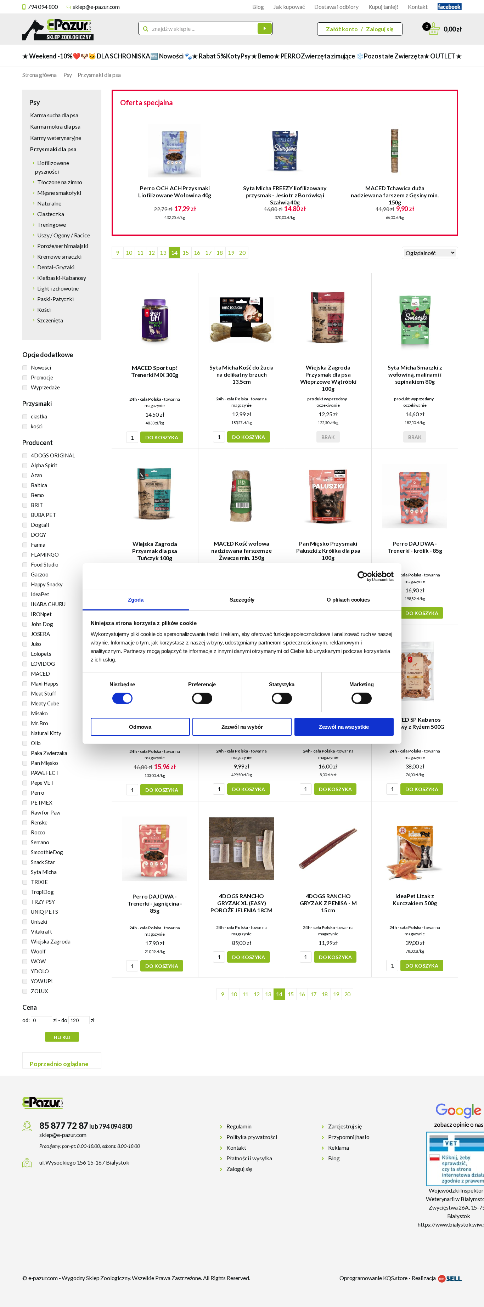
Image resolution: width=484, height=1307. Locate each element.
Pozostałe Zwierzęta (394, 56)
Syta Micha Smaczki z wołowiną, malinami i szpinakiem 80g (415, 374)
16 (197, 252)
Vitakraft (41, 931)
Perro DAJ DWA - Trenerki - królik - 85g (415, 547)
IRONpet (41, 614)
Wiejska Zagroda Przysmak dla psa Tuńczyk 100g (154, 550)
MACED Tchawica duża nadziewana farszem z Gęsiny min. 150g (395, 195)
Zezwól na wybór (242, 726)
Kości (44, 309)
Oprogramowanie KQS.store (373, 1277)
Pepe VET (42, 782)
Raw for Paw (45, 812)
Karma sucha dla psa (54, 115)
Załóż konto (342, 29)
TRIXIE (39, 882)
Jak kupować (289, 6)
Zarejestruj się (345, 1126)
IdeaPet (40, 594)
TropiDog (42, 892)
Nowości (41, 367)
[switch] (202, 698)
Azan (36, 475)
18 (219, 252)
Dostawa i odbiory (336, 6)
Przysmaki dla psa (99, 74)
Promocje (42, 377)
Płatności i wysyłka (249, 1158)
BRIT (37, 505)
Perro (37, 792)
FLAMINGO (45, 554)
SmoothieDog (47, 852)
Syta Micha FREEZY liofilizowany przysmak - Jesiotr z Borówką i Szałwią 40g (285, 195)
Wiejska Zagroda (51, 941)
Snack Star (43, 862)
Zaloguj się (380, 29)
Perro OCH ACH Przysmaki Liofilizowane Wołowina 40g (174, 191)
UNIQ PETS (44, 911)
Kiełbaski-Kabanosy (61, 277)
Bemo (37, 495)
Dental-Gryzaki (55, 267)
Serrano (40, 842)
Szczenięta (50, 320)
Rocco (38, 832)
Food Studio (44, 564)
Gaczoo (40, 574)
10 (129, 252)
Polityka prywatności (251, 1136)
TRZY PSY (43, 901)
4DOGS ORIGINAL (53, 455)
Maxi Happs (44, 683)
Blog (258, 6)
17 (208, 252)
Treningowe (51, 224)
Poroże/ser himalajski (62, 245)
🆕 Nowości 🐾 (171, 56)
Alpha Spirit (44, 465)
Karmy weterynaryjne (55, 137)
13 (163, 252)
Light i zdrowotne (58, 288)
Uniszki (39, 921)
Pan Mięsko (44, 763)
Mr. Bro (39, 723)
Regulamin (239, 1126)
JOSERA (40, 634)
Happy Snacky (47, 584)
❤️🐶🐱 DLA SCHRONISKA (111, 56)
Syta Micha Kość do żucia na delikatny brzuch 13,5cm (241, 374)
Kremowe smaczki (59, 256)
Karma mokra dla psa (55, 126)
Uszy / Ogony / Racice (63, 235)
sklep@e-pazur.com (96, 6)
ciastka (39, 416)
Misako (39, 713)
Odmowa (140, 726)
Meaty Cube (45, 703)
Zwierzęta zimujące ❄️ (332, 56)
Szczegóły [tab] (242, 599)
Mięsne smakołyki (59, 192)
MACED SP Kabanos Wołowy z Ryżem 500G (414, 723)
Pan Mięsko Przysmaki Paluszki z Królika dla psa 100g (328, 550)
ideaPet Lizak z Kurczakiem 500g (415, 899)
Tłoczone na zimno (59, 182)
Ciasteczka (50, 213)
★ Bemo (262, 56)
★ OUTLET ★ (443, 56)
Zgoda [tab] (135, 599)
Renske (39, 822)
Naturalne (49, 203)
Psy (246, 56)
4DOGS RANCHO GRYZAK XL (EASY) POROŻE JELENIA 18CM (241, 902)
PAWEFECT (45, 773)
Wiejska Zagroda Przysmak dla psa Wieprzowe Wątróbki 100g (328, 378)
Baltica (39, 485)
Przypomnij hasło (348, 1136)
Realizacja (424, 1277)
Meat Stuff (43, 693)
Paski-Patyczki (55, 298)
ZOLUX (39, 991)
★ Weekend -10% (47, 56)
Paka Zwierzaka (49, 753)
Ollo (36, 743)
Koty (233, 56)
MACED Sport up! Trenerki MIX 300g (154, 371)
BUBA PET (43, 515)
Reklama (338, 1147)
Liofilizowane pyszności (52, 167)
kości (37, 426)
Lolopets (41, 653)
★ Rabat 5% (209, 56)
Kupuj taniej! (383, 6)
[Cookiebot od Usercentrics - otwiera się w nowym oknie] (363, 576)
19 (231, 252)
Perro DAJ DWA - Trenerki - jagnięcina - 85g (154, 903)
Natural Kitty (46, 733)
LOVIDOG (43, 663)
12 (151, 252)
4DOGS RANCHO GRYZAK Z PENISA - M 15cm (328, 902)
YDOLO (40, 971)
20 (242, 252)
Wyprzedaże (45, 387)
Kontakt (418, 6)
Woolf (38, 951)
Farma (38, 544)
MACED (40, 673)
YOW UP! (42, 981)
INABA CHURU (48, 604)
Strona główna (39, 74)
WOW (38, 961)
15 (185, 252)
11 (140, 252)
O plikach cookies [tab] (348, 599)
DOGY (38, 534)
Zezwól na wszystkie (344, 726)
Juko (36, 644)
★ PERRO (287, 56)
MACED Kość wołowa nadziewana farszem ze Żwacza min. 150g (241, 550)
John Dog (42, 624)
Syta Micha (44, 872)
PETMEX (41, 802)
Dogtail (40, 525)
